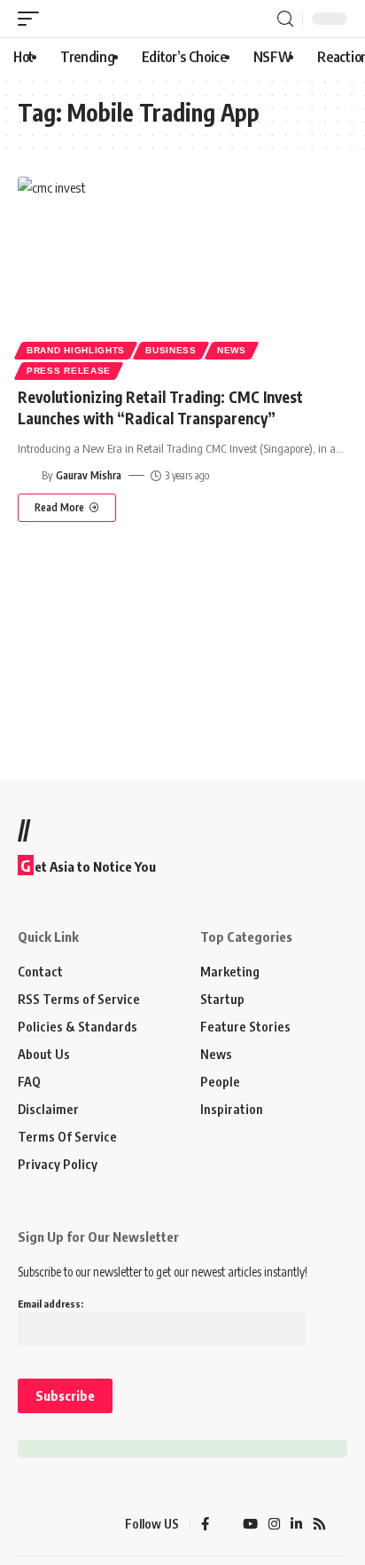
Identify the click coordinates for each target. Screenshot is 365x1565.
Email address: (50, 1303)
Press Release (69, 370)
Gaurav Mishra (88, 475)
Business (171, 350)
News (231, 350)
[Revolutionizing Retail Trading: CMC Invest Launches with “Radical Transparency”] (182, 276)
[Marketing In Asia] (49, 1524)
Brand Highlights (76, 350)
